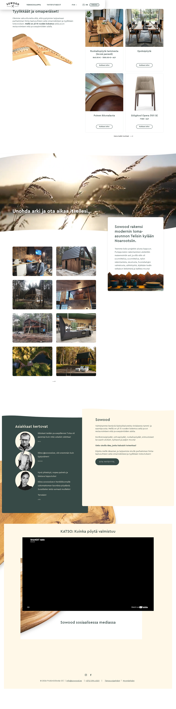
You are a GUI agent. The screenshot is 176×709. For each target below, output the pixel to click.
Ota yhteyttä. (107, 462)
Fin (73, 5)
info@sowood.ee (74, 681)
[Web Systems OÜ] (155, 687)
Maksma (94, 4)
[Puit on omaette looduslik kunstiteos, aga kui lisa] (88, 652)
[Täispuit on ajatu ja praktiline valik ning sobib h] (142, 652)
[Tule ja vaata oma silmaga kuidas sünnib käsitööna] (88, 637)
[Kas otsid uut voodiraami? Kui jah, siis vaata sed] (142, 637)
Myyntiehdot (128, 681)
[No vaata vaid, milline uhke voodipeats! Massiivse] (115, 652)
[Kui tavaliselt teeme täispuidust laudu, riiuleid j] (33, 652)
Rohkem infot (104, 65)
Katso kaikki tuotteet (121, 136)
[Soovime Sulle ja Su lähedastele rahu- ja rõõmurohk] (115, 637)
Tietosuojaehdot (112, 681)
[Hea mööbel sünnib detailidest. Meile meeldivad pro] (61, 637)
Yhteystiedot (54, 5)
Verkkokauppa (33, 5)
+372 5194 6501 (93, 681)
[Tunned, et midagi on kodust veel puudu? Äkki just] (61, 652)
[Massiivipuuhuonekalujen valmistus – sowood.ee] (13, 7)
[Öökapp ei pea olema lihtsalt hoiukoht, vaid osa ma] (33, 637)
